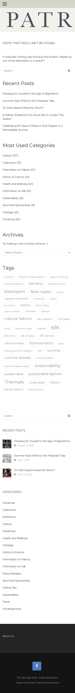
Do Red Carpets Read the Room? (23, 107)
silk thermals (14, 343)
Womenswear (36, 389)
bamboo (36, 283)
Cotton (53, 298)
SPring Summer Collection (19, 351)
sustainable (14, 374)
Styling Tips (9, 587)
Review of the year (23, 329)
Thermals (14, 382)
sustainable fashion (45, 374)
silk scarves (47, 335)
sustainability (48, 365)
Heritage (8, 212)
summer (54, 350)
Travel (6, 601)
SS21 (40, 351)
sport (61, 343)
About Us (8, 636)
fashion (26, 305)
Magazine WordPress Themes (29, 682)
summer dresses (18, 358)
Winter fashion (14, 389)
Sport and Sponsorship (16, 205)
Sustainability (10, 198)
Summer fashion (45, 358)
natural (45, 311)
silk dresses (27, 335)
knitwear (30, 311)
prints (7, 329)
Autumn (9, 277)
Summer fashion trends (17, 366)
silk (55, 327)
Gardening (9, 531)
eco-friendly (10, 305)
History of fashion (12, 311)
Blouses (60, 292)
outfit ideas (63, 319)
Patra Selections (37, 19)
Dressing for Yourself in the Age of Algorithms (30, 93)
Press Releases (12, 573)
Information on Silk (14, 191)
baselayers (15, 291)
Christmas (9, 219)
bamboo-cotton (57, 284)
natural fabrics (18, 318)
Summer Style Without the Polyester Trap (28, 100)
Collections (9, 162)
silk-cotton (10, 336)
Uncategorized (12, 608)
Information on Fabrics (16, 169)
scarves (41, 328)
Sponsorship (41, 343)
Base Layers (40, 291)
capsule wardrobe (16, 298)
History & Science (13, 177)
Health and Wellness (15, 184)
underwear (37, 382)
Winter (55, 382)
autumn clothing (59, 277)
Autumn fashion (14, 283)
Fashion (7, 155)
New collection (44, 319)
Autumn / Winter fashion (32, 277)
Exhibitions (9, 516)
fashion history (42, 305)
